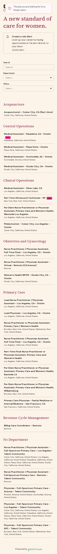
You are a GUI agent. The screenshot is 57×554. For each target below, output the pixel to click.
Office (6, 84)
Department (9, 73)
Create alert (18, 49)
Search (6, 62)
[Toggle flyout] (51, 77)
